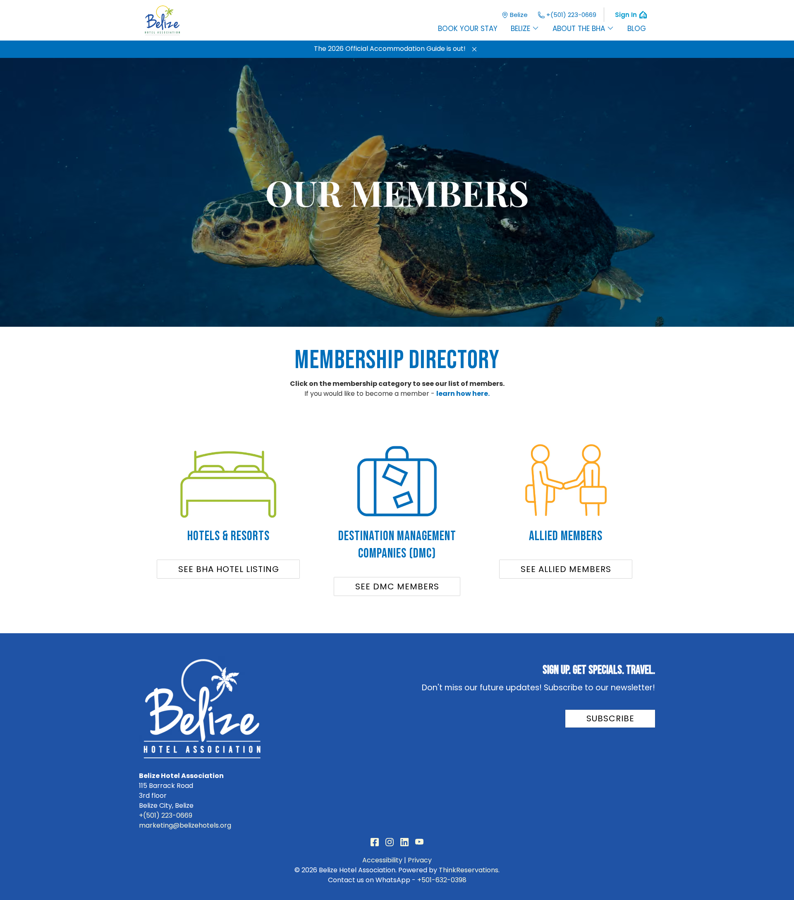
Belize (519, 14)
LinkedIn (404, 842)
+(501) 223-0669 (571, 14)
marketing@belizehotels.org (185, 825)
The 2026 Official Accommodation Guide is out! (390, 48)
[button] (474, 49)
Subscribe (610, 718)
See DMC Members (397, 586)
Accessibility (382, 860)
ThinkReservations (468, 870)
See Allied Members (566, 569)
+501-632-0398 (441, 880)
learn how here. (463, 393)
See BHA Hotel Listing (228, 569)
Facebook (375, 842)
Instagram (389, 842)
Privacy (420, 860)
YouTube (419, 842)
